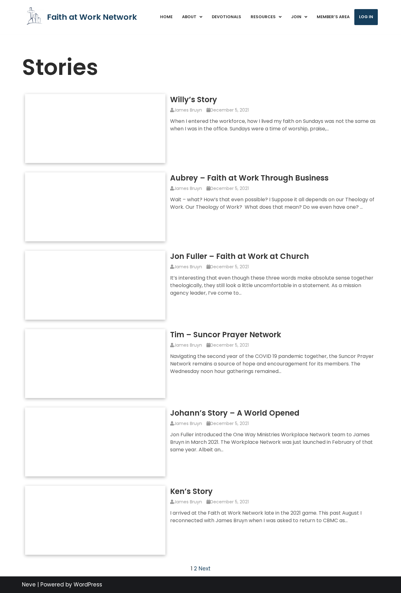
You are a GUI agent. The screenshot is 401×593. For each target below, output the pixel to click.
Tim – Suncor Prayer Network (225, 334)
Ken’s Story (191, 491)
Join (296, 16)
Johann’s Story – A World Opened (234, 413)
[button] (192, 17)
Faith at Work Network (92, 17)
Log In (366, 16)
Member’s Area (333, 16)
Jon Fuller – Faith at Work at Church (239, 256)
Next (205, 568)
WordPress (88, 584)
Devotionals (226, 16)
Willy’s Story (193, 99)
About (189, 16)
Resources (263, 16)
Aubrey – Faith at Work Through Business (249, 178)
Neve (29, 584)
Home (166, 16)
